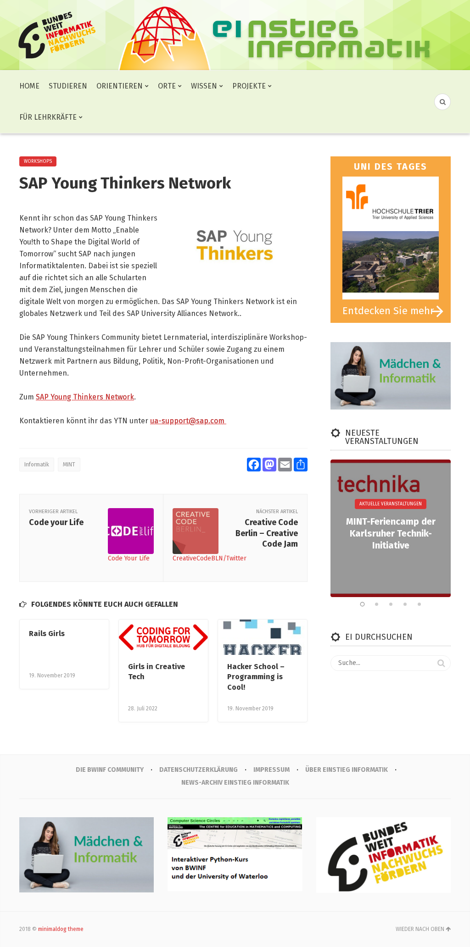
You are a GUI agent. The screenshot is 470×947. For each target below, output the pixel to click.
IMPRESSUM (271, 770)
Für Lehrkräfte (48, 117)
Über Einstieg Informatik (346, 770)
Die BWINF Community (110, 770)
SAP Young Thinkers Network (85, 397)
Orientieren (119, 86)
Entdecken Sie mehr (388, 311)
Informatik (36, 464)
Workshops (38, 161)
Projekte (249, 86)
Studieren (68, 86)
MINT (69, 464)
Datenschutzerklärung (198, 770)
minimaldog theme (61, 929)
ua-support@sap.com (188, 420)
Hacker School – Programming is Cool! (256, 677)
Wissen (204, 86)
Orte (167, 86)
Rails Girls (47, 633)
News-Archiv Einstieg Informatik (235, 782)
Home (29, 86)
